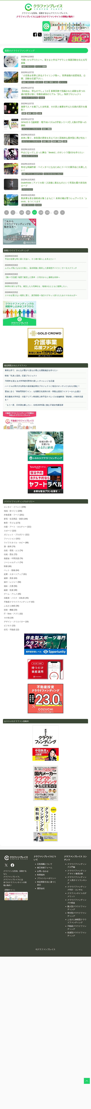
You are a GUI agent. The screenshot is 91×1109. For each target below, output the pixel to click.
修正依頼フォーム (44, 868)
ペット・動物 (41, 66)
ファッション (27, 189)
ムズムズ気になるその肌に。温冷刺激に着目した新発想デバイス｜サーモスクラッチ (41, 268)
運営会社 (41, 888)
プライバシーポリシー (46, 878)
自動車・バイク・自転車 (14, 598)
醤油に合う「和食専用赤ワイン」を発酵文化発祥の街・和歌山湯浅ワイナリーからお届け (43, 391)
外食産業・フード (11, 515)
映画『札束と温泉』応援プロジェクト (21, 376)
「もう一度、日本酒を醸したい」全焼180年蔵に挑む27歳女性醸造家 (34, 405)
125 (21, 212)
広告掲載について (44, 864)
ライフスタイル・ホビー (53, 174)
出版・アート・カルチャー (32, 174)
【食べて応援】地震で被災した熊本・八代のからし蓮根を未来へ (32, 277)
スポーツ (39, 82)
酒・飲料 (7, 546)
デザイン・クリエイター (14, 622)
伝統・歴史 (47, 141)
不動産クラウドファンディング (17, 602)
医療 (24, 113)
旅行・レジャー (10, 582)
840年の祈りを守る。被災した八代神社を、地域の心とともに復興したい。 (37, 286)
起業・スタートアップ (13, 574)
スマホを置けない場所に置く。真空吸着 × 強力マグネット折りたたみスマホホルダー (41, 295)
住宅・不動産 (9, 630)
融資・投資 (8, 590)
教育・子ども (9, 523)
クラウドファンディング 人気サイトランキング (77, 880)
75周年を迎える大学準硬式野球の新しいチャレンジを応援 (29, 381)
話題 (39, 113)
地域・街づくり (28, 66)
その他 (7, 618)
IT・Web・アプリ (11, 614)
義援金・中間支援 (11, 558)
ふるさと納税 (9, 606)
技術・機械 (47, 129)
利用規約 (41, 875)
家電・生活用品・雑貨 (13, 519)
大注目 (41, 98)
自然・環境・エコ (51, 82)
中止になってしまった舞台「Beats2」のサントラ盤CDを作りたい (52, 152)
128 (40, 212)
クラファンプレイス (46, 949)
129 (47, 212)
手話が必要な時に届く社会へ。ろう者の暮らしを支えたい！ (30, 259)
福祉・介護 (8, 586)
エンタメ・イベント (29, 98)
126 (28, 212)
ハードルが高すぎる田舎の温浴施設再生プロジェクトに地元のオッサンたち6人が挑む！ (42, 386)
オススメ (63, 82)
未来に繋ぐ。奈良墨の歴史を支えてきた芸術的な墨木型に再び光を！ (54, 138)
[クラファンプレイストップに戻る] (87, 1081)
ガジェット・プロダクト (31, 129)
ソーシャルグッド (11, 562)
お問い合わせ (42, 871)
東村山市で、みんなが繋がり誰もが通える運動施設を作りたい (31, 370)
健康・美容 (32, 113)
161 (56, 212)
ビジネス (7, 626)
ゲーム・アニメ (10, 594)
